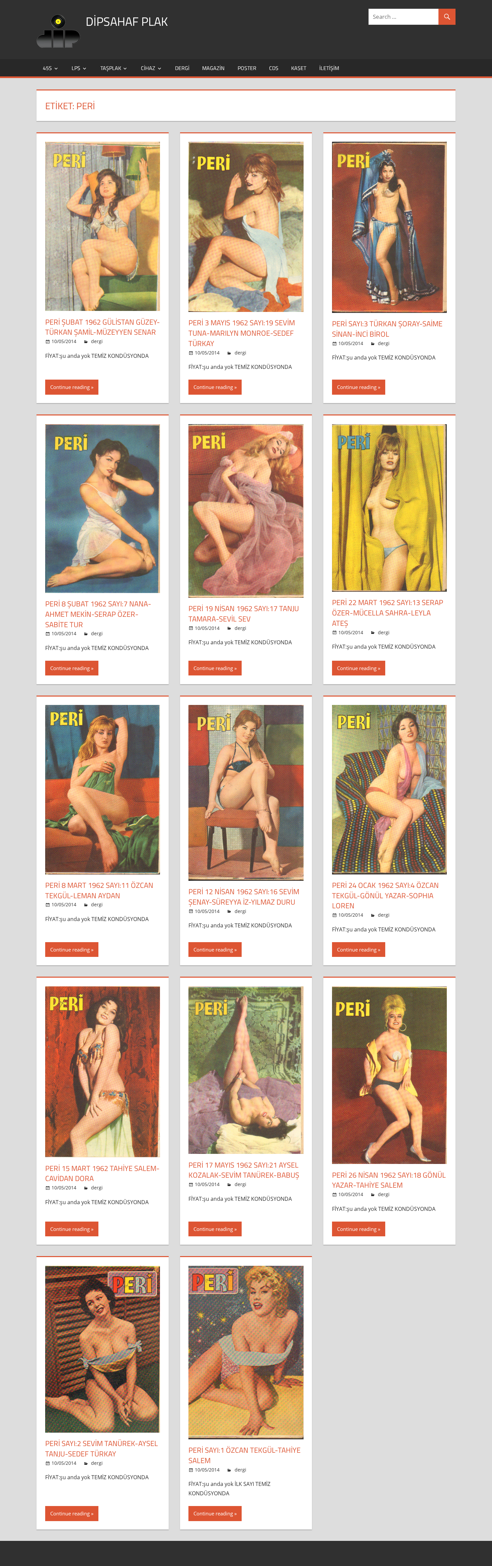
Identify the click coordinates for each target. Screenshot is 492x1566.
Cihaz (148, 68)
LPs (76, 68)
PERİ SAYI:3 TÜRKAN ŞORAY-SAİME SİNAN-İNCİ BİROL (387, 329)
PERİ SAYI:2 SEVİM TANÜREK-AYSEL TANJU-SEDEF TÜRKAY (101, 1448)
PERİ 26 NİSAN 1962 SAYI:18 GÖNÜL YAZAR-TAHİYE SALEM (389, 1180)
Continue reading (70, 387)
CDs (273, 68)
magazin (213, 68)
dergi (182, 68)
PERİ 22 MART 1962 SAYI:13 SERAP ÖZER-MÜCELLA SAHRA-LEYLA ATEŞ (387, 613)
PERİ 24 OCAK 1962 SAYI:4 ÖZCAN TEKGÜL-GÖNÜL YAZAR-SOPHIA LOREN (385, 895)
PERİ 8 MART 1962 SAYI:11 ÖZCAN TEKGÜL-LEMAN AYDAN (99, 890)
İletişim (329, 68)
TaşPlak (110, 68)
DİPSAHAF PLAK (127, 21)
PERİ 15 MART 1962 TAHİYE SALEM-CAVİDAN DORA (102, 1173)
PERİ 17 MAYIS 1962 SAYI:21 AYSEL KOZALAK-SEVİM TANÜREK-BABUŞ (243, 1170)
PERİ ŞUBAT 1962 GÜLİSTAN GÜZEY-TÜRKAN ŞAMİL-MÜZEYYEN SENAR (102, 327)
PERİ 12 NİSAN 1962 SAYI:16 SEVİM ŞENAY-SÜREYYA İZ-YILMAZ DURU (243, 897)
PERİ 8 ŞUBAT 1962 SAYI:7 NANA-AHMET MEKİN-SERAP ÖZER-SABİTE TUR (98, 614)
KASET (298, 68)
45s (47, 68)
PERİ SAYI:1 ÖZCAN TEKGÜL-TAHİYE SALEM (244, 1455)
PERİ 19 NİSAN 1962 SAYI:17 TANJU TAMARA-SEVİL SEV (243, 614)
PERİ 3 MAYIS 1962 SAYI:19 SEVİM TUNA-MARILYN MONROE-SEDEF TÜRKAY (241, 333)
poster (247, 68)
